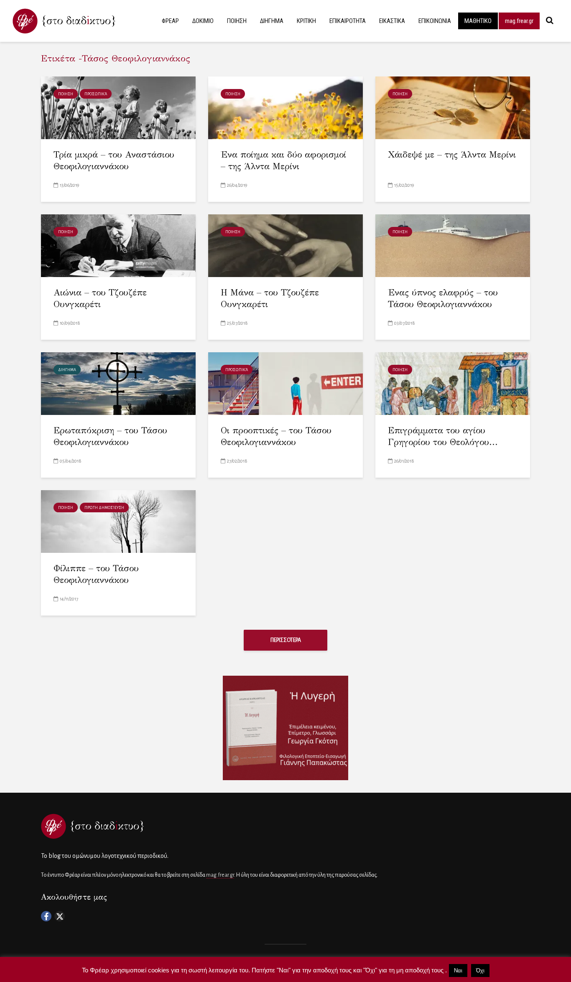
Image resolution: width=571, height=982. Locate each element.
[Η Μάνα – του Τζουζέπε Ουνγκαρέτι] (285, 245)
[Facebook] (46, 916)
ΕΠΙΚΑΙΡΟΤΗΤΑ (347, 21)
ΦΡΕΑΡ (170, 21)
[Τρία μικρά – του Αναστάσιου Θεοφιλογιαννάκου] (118, 107)
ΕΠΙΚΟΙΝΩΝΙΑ (434, 21)
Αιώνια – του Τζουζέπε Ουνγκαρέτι (100, 298)
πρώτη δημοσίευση (104, 508)
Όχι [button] (480, 970)
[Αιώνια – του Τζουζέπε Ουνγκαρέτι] (118, 245)
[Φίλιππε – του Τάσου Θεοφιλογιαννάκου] (118, 520)
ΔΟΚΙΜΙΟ (203, 21)
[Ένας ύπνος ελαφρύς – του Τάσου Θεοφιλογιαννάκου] (452, 245)
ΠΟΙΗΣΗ (237, 21)
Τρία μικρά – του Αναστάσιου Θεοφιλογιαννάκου (114, 160)
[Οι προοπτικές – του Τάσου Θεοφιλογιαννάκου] (285, 383)
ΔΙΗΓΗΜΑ (271, 21)
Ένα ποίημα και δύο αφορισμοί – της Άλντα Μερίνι (283, 160)
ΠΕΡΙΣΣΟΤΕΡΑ (285, 640)
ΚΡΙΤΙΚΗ (306, 21)
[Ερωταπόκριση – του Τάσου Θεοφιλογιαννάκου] (118, 383)
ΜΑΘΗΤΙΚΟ (478, 21)
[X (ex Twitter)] (59, 916)
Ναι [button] (458, 970)
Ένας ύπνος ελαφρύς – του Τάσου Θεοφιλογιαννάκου (443, 298)
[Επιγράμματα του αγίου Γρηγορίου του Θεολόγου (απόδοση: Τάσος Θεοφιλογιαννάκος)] (452, 383)
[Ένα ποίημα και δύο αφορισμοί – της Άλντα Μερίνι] (285, 107)
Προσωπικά (95, 94)
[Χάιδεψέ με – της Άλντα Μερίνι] (452, 107)
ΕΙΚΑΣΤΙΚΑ (392, 21)
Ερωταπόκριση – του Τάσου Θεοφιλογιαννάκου (110, 436)
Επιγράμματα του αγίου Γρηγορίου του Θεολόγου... (443, 436)
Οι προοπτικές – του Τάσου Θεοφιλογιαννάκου (276, 436)
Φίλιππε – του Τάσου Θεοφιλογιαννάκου (96, 574)
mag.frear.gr (519, 21)
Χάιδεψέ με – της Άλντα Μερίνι (452, 154)
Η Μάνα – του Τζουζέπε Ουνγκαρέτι (270, 298)
